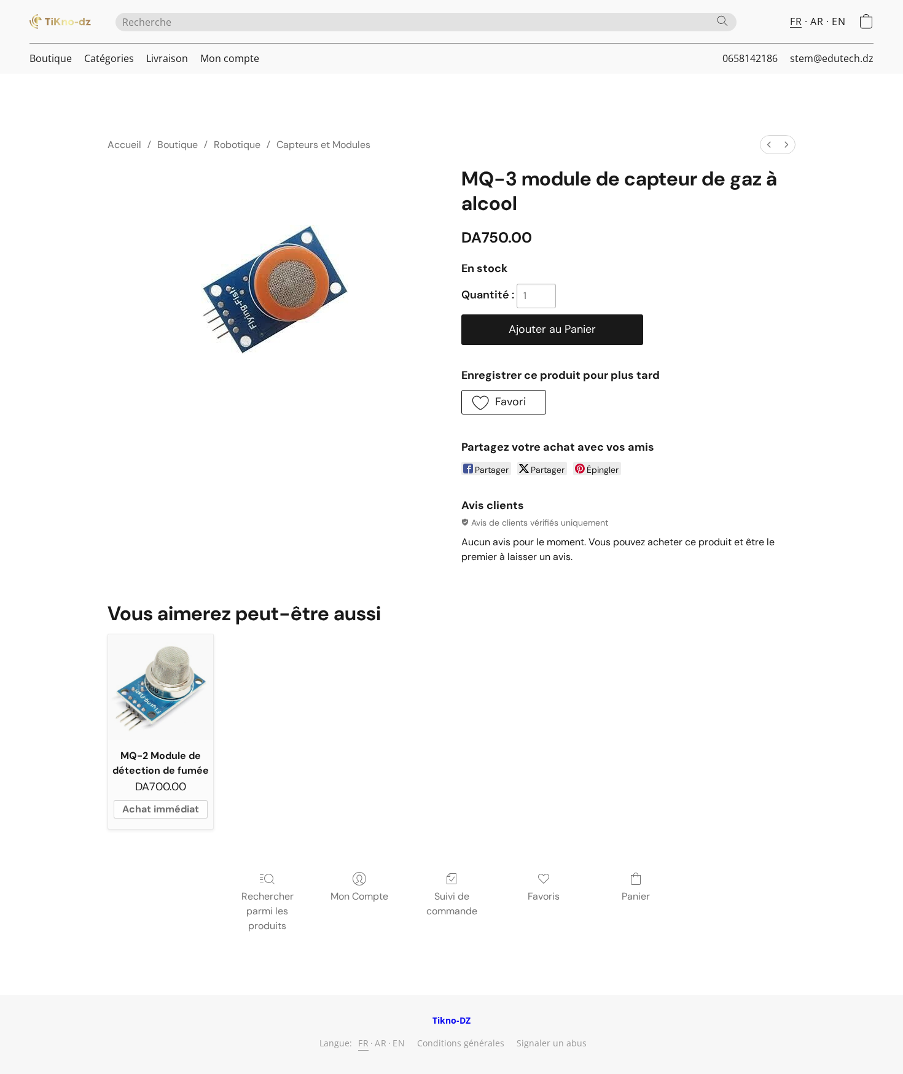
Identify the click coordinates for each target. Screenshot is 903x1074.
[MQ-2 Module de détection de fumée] (160, 686)
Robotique (237, 144)
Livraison (167, 58)
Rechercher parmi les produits (267, 911)
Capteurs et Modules (323, 144)
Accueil (124, 144)
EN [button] (838, 21)
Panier (636, 896)
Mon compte (229, 58)
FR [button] (796, 21)
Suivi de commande (451, 903)
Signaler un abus (552, 1043)
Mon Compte (359, 896)
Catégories (109, 58)
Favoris (544, 896)
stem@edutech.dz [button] (832, 58)
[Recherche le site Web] (722, 20)
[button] (60, 21)
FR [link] (363, 1043)
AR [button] (816, 21)
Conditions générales (460, 1043)
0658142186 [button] (750, 58)
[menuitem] (769, 145)
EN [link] (399, 1043)
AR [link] (380, 1043)
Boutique (50, 58)
